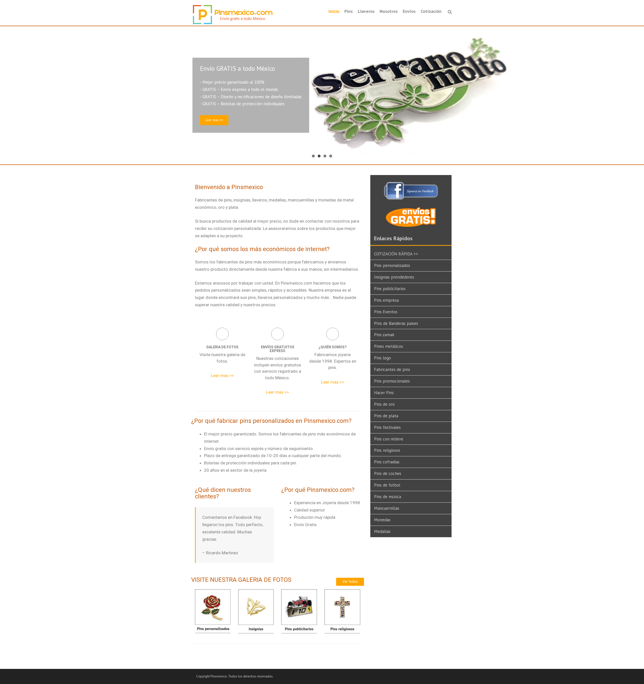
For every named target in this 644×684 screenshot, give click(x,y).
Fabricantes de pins (392, 369)
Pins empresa (386, 300)
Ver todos (350, 581)
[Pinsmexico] (232, 14)
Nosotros (389, 11)
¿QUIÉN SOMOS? (332, 347)
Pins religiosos (387, 450)
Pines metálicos (388, 346)
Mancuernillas (386, 508)
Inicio (334, 11)
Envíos (409, 11)
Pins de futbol (387, 485)
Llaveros (366, 11)
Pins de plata (386, 416)
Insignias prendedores (394, 277)
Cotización (431, 11)
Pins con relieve (388, 439)
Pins (348, 11)
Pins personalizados (392, 265)
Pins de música (387, 496)
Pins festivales (387, 427)
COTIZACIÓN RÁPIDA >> (396, 254)
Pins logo (382, 358)
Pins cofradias (386, 462)
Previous (5, 95)
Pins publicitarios (390, 288)
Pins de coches (387, 473)
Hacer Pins (384, 392)
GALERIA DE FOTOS (222, 347)
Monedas (382, 520)
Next (639, 95)
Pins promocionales (392, 381)
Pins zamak (384, 334)
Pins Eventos (385, 312)
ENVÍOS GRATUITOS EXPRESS (277, 349)
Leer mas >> (214, 120)
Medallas (382, 531)
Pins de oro (384, 404)
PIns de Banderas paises (396, 323)
